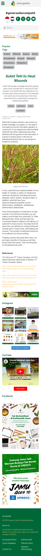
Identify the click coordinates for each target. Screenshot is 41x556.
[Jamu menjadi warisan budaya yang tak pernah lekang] (8, 338)
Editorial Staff (26, 540)
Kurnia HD (12, 116)
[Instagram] (23, 19)
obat (31, 106)
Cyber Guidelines (9, 543)
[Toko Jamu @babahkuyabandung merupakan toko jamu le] (33, 313)
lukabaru (21, 106)
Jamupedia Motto (9, 540)
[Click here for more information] (20, 41)
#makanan (8, 67)
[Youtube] (33, 19)
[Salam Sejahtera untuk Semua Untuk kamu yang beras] (20, 338)
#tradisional (9, 58)
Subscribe (20, 389)
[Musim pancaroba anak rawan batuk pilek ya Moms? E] (33, 325)
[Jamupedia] (20, 3)
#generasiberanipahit (20, 13)
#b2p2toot (22, 63)
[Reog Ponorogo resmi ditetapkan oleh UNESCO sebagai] (8, 313)
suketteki (20, 111)
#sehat (21, 58)
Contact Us (6, 549)
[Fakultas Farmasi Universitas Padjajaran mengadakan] (8, 325)
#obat (35, 54)
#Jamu (7, 54)
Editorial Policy (27, 543)
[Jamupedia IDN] (7, 19)
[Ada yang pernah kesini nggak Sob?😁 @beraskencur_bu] (20, 325)
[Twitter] (28, 19)
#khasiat (31, 58)
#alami (26, 54)
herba (11, 106)
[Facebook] (18, 19)
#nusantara (9, 63)
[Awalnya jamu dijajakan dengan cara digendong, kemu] (20, 313)
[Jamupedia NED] (12, 19)
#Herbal (16, 54)
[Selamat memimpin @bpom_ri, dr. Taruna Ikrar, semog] (33, 338)
